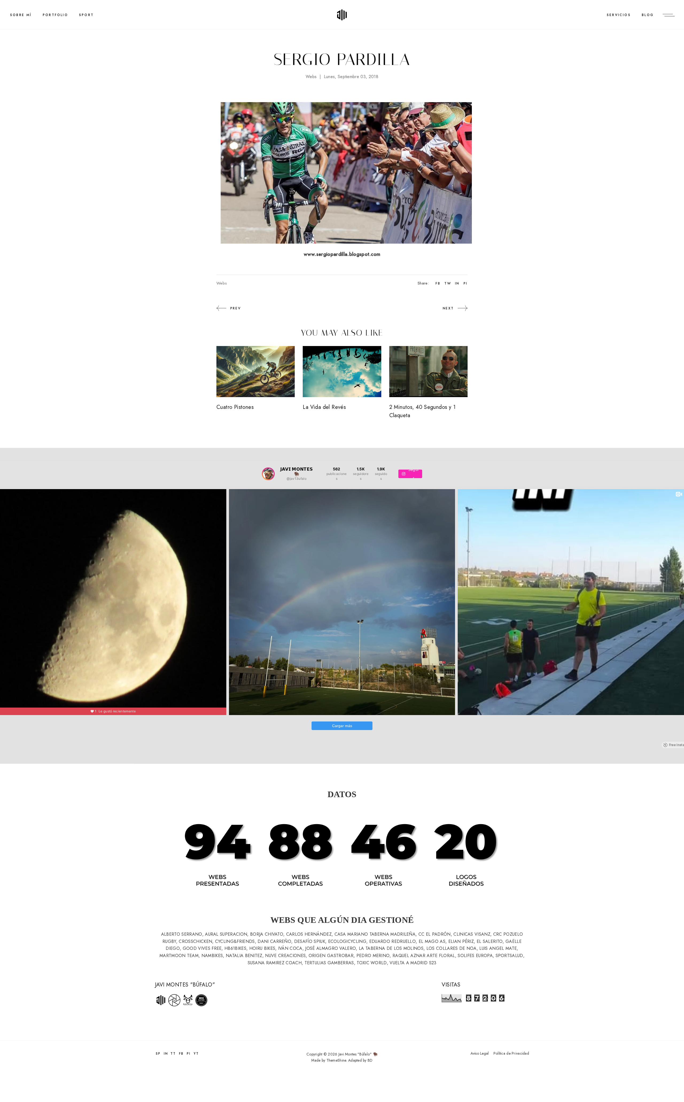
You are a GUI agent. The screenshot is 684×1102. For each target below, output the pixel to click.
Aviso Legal (480, 1053)
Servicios (619, 15)
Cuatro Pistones (235, 407)
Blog (648, 15)
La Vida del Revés (324, 407)
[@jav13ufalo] (268, 474)
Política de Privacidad (511, 1053)
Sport (86, 15)
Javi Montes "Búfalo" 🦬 (358, 1054)
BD (370, 1060)
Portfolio (55, 15)
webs (311, 77)
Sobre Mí (21, 15)
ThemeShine (336, 1060)
